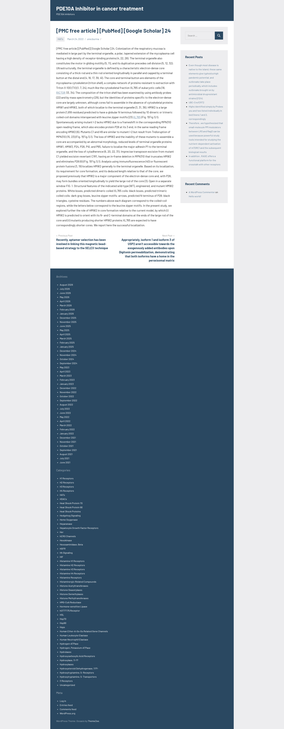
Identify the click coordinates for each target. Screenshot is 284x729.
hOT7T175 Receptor (70, 610)
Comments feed (68, 709)
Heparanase (66, 523)
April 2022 (65, 421)
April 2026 (65, 301)
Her (61, 532)
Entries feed (66, 705)
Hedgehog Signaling (70, 515)
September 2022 (68, 400)
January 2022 (67, 433)
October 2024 (67, 359)
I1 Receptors (66, 680)
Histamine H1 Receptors (72, 561)
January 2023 (67, 383)
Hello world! (195, 196)
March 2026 (66, 305)
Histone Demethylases (71, 594)
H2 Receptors (67, 482)
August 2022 (66, 404)
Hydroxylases (67, 664)
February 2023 (67, 379)
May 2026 (64, 297)
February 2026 (67, 309)
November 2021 (68, 441)
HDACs (63, 499)
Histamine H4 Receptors (72, 573)
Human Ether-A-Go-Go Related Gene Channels (84, 631)
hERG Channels (68, 536)
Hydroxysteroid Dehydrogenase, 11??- (79, 668)
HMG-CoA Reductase (70, 602)
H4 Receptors (67, 490)
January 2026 (67, 313)
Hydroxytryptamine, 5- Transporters (78, 676)
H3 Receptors (67, 486)
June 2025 (65, 326)
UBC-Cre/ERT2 (196, 102)
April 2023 (65, 371)
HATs (60, 38)
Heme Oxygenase (69, 519)
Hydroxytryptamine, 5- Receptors (77, 672)
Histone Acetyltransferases (74, 585)
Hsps (62, 627)
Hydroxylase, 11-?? (69, 660)
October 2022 (67, 396)
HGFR (63, 548)
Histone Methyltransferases (74, 598)
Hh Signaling (66, 552)
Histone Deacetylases (71, 589)
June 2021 (65, 462)
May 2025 (64, 330)
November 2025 (68, 321)
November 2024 (68, 355)
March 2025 (66, 338)
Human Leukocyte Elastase (74, 635)
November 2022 (68, 392)
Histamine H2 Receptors (72, 565)
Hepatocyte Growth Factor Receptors (79, 527)
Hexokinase (66, 540)
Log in (63, 700)
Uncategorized (67, 685)
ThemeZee (93, 721)
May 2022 (64, 416)
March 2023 (66, 375)
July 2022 (65, 408)
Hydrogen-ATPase (69, 643)
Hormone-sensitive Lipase (73, 606)
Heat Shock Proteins (70, 511)
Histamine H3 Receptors (72, 569)
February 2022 (67, 429)
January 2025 (67, 346)
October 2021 (67, 445)
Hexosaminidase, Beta (71, 544)
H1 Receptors (67, 478)
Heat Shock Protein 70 (71, 503)
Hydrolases (65, 651)
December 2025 (68, 317)
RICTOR (61, 92)
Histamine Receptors (71, 577)
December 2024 (68, 350)
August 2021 (66, 454)
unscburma (93, 38)
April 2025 (65, 334)
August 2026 (66, 284)
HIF (61, 556)
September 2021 (68, 450)
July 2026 (65, 288)
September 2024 (68, 363)
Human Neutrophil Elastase (74, 639)
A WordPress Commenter (202, 192)
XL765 (137, 117)
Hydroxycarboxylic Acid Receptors (77, 656)
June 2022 (65, 412)
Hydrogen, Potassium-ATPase (75, 647)
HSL (62, 614)
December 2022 (68, 388)
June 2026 (65, 293)
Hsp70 (63, 618)
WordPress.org (67, 713)
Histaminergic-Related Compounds (78, 581)
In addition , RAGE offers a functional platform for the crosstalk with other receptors (204, 160)
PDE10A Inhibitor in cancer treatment (99, 8)
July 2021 (64, 458)
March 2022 (66, 425)
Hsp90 (63, 623)
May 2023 (64, 367)
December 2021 (68, 437)
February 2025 (67, 342)
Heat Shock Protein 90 (71, 507)
